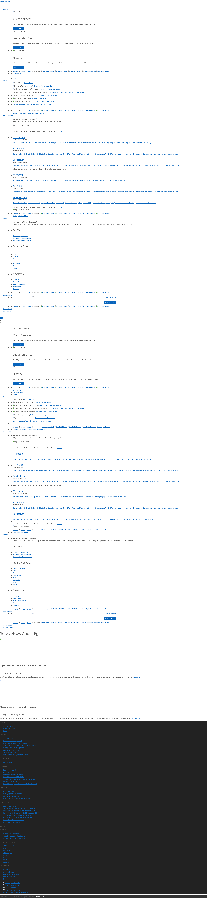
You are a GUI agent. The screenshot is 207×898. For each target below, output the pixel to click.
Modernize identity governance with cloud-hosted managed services (155, 154)
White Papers (17, 259)
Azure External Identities (21, 180)
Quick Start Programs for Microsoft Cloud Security (134, 143)
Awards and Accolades (19, 284)
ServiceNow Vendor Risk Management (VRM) (18, 815)
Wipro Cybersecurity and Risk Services (16, 755)
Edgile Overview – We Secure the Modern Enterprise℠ (24, 665)
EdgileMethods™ (8, 295)
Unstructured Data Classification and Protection (80, 143)
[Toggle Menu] (0, 322)
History (15, 78)
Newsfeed (15, 71)
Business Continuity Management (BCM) (78, 165)
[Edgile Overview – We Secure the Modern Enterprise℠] (20, 660)
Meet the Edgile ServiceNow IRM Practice (18, 707)
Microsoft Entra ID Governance (31, 143)
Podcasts (15, 256)
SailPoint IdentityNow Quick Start (44, 154)
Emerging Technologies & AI (43, 86)
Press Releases (17, 282)
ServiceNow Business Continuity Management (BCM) (21, 813)
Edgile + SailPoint (9, 791)
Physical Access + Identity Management (118, 154)
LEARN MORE (18, 28)
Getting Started (7, 309)
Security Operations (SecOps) (125, 165)
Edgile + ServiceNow (10, 806)
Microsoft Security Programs (106, 143)
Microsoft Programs (10, 781)
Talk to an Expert (8, 311)
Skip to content (5, 1)
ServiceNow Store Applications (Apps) (148, 165)
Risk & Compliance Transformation (50, 89)
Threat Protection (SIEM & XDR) (53, 143)
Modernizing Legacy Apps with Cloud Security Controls (110, 180)
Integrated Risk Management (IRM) (52, 165)
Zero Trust (16, 143)
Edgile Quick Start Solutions (171, 165)
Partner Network (8, 762)
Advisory (5, 9)
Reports (15, 268)
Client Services (17, 73)
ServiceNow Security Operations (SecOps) (17, 818)
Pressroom (16, 289)
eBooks (15, 261)
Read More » (136, 677)
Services (5, 80)
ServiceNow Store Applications (146, 203)
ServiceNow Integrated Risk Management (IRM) (19, 811)
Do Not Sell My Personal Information (15, 893)
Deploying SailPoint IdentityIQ (23, 154)
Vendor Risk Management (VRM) (104, 165)
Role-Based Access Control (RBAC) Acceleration (88, 154)
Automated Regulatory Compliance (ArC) (26, 165)
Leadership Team (18, 76)
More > (59, 131)
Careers (23, 71)
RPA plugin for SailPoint (63, 154)
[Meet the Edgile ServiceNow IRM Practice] (20, 701)
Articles (15, 266)
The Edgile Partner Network (20, 216)
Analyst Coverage (18, 286)
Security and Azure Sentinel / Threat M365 (44, 180)
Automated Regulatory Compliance (22, 240)
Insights (5, 218)
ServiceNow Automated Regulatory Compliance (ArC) (21, 808)
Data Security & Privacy (38, 98)
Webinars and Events (19, 252)
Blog (14, 254)
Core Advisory (29, 83)
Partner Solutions (8, 115)
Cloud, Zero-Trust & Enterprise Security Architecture (67, 92)
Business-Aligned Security (20, 236)
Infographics (16, 263)
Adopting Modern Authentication (22, 238)
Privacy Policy (40, 897)
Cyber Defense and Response (45, 101)
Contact (29, 71)
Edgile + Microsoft (9, 770)
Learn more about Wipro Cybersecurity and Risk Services (32, 105)
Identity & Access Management (46, 95)
